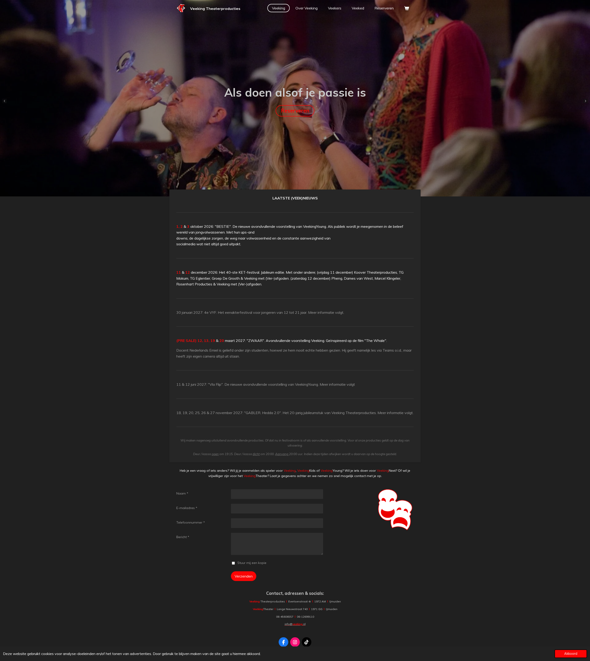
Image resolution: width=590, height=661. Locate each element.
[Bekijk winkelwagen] (406, 8)
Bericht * (182, 537)
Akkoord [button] (570, 654)
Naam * (182, 493)
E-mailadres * (186, 508)
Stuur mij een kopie (251, 563)
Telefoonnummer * (190, 522)
